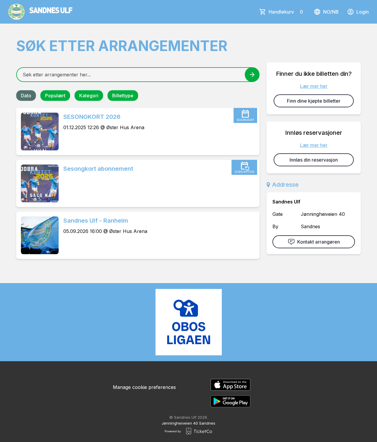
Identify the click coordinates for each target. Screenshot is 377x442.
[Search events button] (252, 74)
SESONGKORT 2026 (91, 116)
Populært (55, 95)
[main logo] (40, 11)
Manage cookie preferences (144, 387)
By (275, 226)
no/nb (331, 12)
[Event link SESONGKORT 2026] (37, 131)
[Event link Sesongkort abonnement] (37, 183)
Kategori (88, 95)
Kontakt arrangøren (318, 242)
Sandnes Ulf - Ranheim (95, 220)
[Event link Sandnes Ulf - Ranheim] (37, 235)
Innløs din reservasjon (314, 160)
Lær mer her (314, 86)
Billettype (122, 95)
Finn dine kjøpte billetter (313, 101)
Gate (277, 214)
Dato (26, 95)
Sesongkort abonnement (98, 168)
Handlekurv (286, 12)
